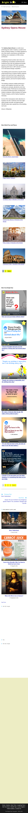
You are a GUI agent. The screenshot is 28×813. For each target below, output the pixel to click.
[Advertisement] (14, 37)
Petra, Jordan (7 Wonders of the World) (13, 242)
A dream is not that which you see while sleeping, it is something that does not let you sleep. (14, 477)
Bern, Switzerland (14, 530)
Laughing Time (21, 805)
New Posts (3, 602)
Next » (9, 271)
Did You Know (6, 6)
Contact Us (18, 808)
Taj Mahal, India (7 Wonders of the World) (13, 199)
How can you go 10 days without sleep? (13, 316)
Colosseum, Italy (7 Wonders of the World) (13, 264)
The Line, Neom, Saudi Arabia (10, 156)
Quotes (8, 805)
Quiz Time (13, 805)
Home (3, 805)
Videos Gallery (10, 808)
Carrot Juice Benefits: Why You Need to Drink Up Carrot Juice (14, 563)
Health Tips (14, 807)
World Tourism (15, 6)
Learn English (21, 807)
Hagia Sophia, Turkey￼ (9, 178)
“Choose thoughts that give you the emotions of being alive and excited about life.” (14, 348)
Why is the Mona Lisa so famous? (14, 595)
